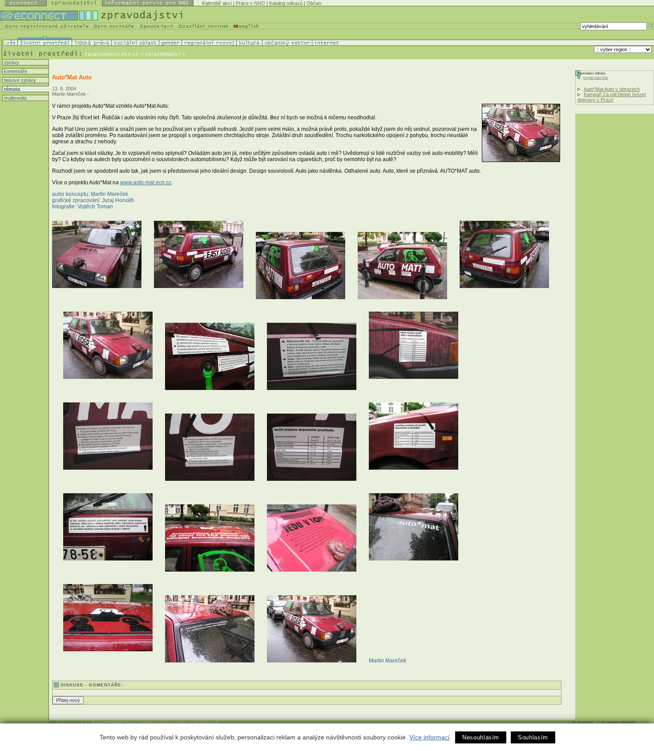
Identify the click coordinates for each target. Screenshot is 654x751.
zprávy (11, 62)
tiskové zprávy (19, 80)
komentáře (15, 71)
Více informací (429, 737)
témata (11, 89)
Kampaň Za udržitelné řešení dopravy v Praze (611, 97)
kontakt (585, 722)
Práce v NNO (250, 3)
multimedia (15, 98)
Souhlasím (533, 737)
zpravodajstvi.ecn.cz (112, 54)
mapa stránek (621, 722)
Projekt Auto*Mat (595, 78)
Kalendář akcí (217, 3)
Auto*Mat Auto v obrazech (612, 89)
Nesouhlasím (480, 737)
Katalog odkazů (286, 3)
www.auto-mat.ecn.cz (145, 182)
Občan (314, 3)
